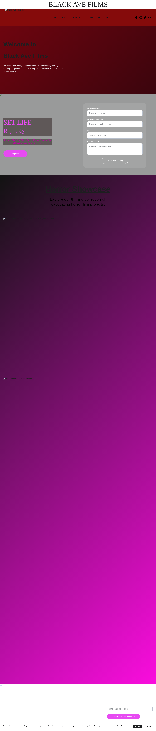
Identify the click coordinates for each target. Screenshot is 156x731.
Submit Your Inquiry (114, 161)
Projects (76, 17)
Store (100, 17)
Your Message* (93, 142)
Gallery (109, 17)
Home (46, 17)
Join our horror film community (123, 716)
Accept (137, 726)
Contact (65, 17)
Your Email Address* (95, 120)
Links (91, 17)
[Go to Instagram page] (141, 17)
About (55, 17)
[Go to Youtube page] (149, 17)
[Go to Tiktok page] (146, 17)
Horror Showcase (78, 189)
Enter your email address (117, 704)
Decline (148, 726)
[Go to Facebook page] (137, 17)
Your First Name (93, 109)
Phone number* (93, 131)
